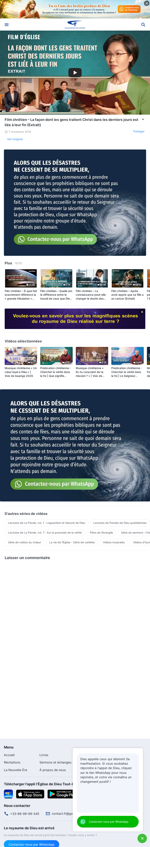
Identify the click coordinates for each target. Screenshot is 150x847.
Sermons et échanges (55, 762)
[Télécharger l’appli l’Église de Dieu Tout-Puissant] (8, 794)
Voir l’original (15, 139)
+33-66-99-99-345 (24, 814)
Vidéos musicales (114, 542)
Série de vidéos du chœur (24, 542)
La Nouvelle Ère (15, 770)
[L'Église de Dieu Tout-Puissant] (75, 24)
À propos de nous (52, 770)
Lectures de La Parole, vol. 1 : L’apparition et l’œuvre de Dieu (46, 522)
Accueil (9, 755)
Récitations (12, 762)
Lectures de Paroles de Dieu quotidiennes (119, 522)
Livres (43, 755)
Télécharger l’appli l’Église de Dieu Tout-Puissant (45, 784)
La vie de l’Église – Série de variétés (72, 542)
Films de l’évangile (101, 532)
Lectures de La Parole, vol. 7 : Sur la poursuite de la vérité (45, 532)
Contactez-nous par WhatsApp (109, 821)
